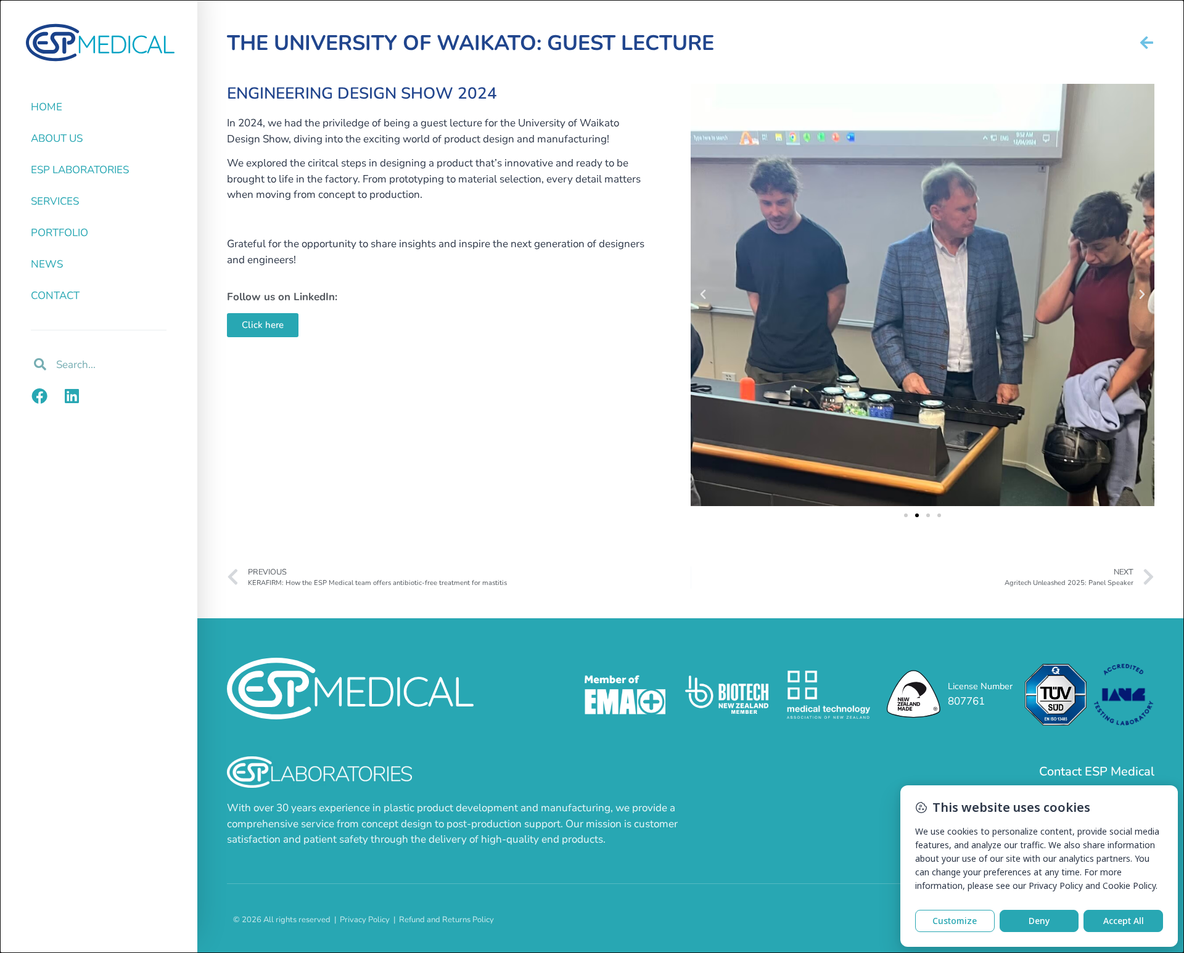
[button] (703, 294)
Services (55, 201)
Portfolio (59, 233)
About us (57, 138)
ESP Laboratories (80, 170)
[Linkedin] (72, 396)
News (47, 264)
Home (46, 107)
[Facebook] (39, 396)
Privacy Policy (365, 919)
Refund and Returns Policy (446, 919)
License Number (980, 686)
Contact (55, 295)
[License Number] (914, 695)
